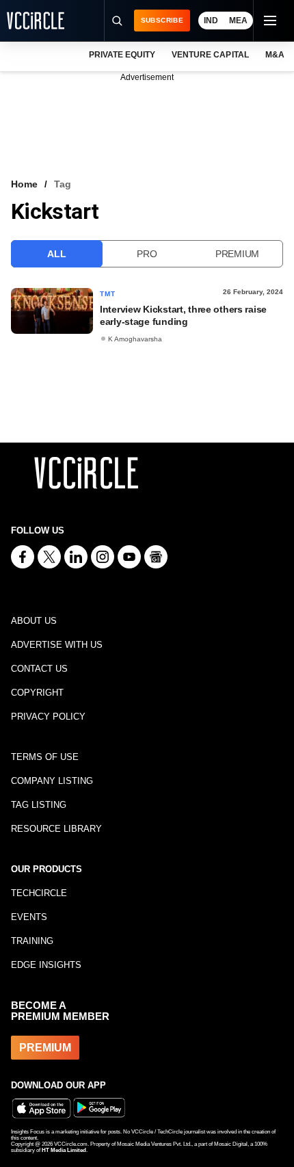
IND (211, 20)
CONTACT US (39, 669)
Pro (147, 253)
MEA (238, 20)
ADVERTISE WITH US (57, 645)
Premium (237, 253)
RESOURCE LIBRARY (56, 829)
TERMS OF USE (45, 757)
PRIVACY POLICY (48, 716)
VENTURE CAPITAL (210, 55)
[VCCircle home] (35, 20)
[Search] (117, 20)
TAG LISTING (38, 805)
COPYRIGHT (37, 692)
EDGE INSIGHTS (46, 965)
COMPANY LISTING (52, 781)
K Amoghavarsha (135, 339)
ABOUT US (34, 621)
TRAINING (32, 941)
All (56, 253)
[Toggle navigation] (269, 20)
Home (24, 184)
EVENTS (29, 917)
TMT (108, 294)
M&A (274, 55)
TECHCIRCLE (39, 893)
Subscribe (162, 20)
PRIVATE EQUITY (122, 55)
